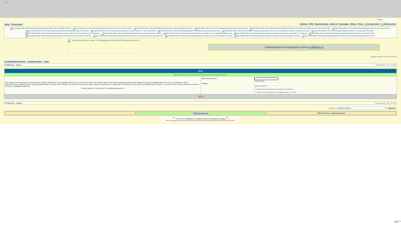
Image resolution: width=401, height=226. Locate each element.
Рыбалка (8, 20)
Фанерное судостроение (153, 36)
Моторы (42, 20)
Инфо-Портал (65, 28)
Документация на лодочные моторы (296, 31)
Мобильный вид (200, 113)
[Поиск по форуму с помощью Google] (372, 24)
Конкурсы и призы (226, 36)
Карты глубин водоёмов (146, 31)
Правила (304, 24)
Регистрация (16, 24)
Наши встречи (126, 28)
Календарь (344, 24)
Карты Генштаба (82, 31)
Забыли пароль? (260, 86)
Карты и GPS (84, 20)
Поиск (360, 24)
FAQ (311, 24)
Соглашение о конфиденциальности (109, 88)
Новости (333, 24)
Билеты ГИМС (367, 31)
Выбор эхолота (156, 33)
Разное (98, 20)
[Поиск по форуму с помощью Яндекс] (388, 24)
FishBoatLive (217, 120)
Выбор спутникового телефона (295, 33)
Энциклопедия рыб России (364, 36)
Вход (7, 24)
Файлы (353, 24)
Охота (20, 20)
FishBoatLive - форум (13, 65)
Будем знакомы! (186, 28)
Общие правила (87, 88)
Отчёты (53, 20)
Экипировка (68, 20)
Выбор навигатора (224, 33)
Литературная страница (81, 36)
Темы (46, 61)
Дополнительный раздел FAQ (318, 28)
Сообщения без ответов (15, 61)
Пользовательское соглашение (88, 33)
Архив (245, 28)
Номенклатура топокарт (290, 36)
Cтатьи (387, 28)
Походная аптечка (213, 31)
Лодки (30, 20)
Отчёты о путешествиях (365, 33)
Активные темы (34, 61)
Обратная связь (321, 24)
